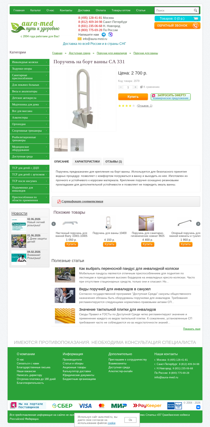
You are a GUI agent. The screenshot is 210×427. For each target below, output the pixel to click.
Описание (61, 161)
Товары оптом (121, 10)
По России (160, 372)
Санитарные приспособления (22, 77)
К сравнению (152, 86)
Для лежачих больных (25, 84)
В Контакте (198, 407)
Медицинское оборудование (20, 148)
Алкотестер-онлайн (120, 371)
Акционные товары (74, 367)
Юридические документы (78, 375)
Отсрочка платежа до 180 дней (36, 379)
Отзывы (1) (113, 161)
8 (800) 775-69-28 (90, 30)
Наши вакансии (26, 371)
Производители (72, 359)
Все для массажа (22, 111)
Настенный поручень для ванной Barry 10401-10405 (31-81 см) (71, 236)
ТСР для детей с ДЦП (25, 167)
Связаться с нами (28, 363)
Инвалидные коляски (25, 62)
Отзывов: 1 (145, 105)
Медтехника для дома (25, 104)
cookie (111, 423)
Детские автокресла (24, 97)
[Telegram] (103, 34)
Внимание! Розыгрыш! (34, 255)
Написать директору (29, 375)
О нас (50, 10)
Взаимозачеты (117, 363)
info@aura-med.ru (95, 39)
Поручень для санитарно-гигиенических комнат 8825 (147, 234)
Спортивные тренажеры (27, 130)
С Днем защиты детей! (37, 238)
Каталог (35, 10)
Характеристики (87, 161)
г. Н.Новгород (162, 368)
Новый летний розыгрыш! (36, 222)
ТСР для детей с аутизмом (28, 174)
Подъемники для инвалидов (22, 189)
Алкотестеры (20, 117)
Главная (19, 10)
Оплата (101, 10)
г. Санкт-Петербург (165, 364)
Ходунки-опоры (22, 68)
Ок (130, 419)
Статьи (140, 10)
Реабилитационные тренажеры (24, 139)
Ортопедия (18, 124)
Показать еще (191, 328)
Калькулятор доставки (77, 371)
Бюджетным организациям (79, 379)
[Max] (110, 34)
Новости (19, 213)
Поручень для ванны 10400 (110, 233)
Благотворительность (30, 382)
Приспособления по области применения (25, 199)
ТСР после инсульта (24, 181)
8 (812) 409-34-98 (90, 22)
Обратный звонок (172, 25)
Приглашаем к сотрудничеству (127, 359)
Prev (53, 224)
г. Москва (160, 359)
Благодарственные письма (33, 367)
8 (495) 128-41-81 (90, 17)
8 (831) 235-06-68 (90, 26)
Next (198, 224)
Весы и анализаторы (24, 91)
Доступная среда (22, 156)
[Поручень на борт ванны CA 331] (84, 128)
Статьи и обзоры (73, 363)
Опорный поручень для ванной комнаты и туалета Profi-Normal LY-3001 (185, 236)
